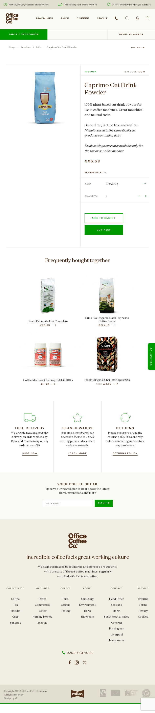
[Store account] (137, 18)
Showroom (87, 616)
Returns (143, 598)
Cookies (143, 616)
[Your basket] (147, 18)
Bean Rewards (131, 34)
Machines (44, 18)
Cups (15, 616)
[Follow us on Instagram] (77, 662)
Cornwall (116, 622)
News (87, 610)
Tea (15, 604)
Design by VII (11, 698)
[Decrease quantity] (139, 196)
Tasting (65, 610)
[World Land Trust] (131, 693)
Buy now (104, 230)
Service (143, 588)
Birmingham (116, 628)
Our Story (87, 598)
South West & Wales (116, 616)
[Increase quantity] (145, 196)
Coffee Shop (15, 588)
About (102, 18)
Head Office (116, 598)
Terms (143, 604)
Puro (66, 598)
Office (42, 598)
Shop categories (24, 34)
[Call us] (116, 18)
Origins (65, 604)
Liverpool (117, 634)
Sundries (26, 47)
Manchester (116, 640)
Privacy (143, 610)
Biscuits (15, 610)
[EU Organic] (115, 693)
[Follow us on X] (84, 662)
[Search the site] (127, 18)
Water (42, 610)
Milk (38, 47)
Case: (88, 184)
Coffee (83, 18)
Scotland (116, 604)
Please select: (95, 172)
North (116, 610)
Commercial (42, 604)
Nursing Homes (42, 616)
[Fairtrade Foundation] (103, 693)
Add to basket (104, 218)
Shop (65, 18)
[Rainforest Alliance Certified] (146, 693)
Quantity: (91, 196)
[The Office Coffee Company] (12, 18)
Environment (87, 604)
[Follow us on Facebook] (70, 662)
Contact (117, 588)
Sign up (104, 503)
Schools (42, 622)
